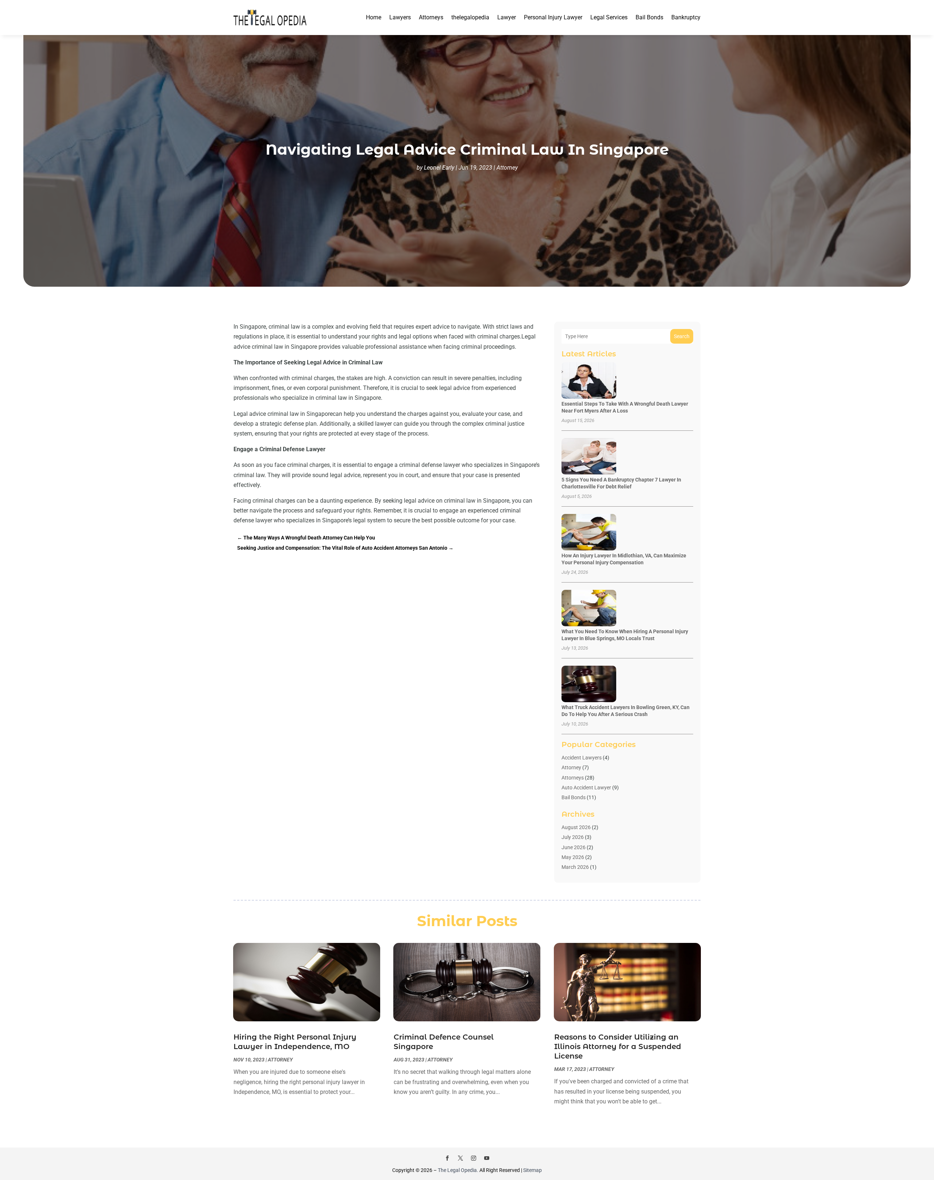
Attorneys (431, 17)
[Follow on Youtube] (487, 1158)
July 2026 (572, 837)
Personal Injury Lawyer (553, 17)
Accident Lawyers (581, 758)
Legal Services (609, 17)
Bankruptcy (685, 17)
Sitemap (532, 1170)
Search (682, 336)
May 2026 (572, 857)
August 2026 (576, 827)
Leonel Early (439, 167)
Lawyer (506, 17)
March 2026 (575, 867)
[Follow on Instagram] (473, 1158)
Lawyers (400, 17)
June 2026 (573, 847)
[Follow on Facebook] (447, 1158)
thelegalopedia (470, 17)
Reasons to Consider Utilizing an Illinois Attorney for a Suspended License (617, 1046)
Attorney (507, 167)
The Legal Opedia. (458, 1170)
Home (373, 17)
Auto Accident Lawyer (586, 787)
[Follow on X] (460, 1158)
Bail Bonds (649, 17)
